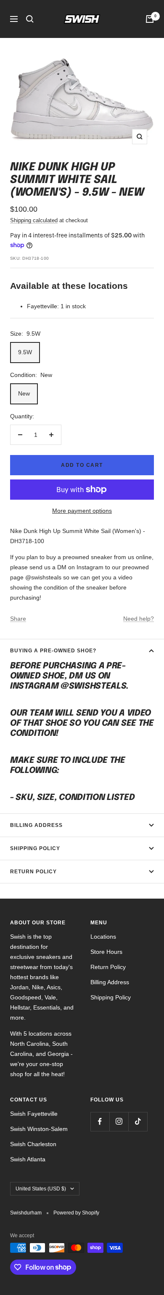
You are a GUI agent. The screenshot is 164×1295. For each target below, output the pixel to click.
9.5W (25, 352)
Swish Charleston (33, 1144)
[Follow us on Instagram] (118, 1121)
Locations (103, 936)
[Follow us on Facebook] (99, 1121)
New (24, 393)
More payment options (82, 510)
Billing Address (36, 825)
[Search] (30, 19)
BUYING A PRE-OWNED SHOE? (53, 651)
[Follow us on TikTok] (137, 1121)
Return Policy (33, 872)
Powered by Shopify (76, 1213)
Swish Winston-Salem (39, 1128)
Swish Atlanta (27, 1159)
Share (18, 618)
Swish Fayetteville (34, 1113)
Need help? (138, 618)
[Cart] (149, 19)
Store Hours (106, 951)
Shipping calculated (34, 220)
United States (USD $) (41, 1189)
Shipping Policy (35, 848)
